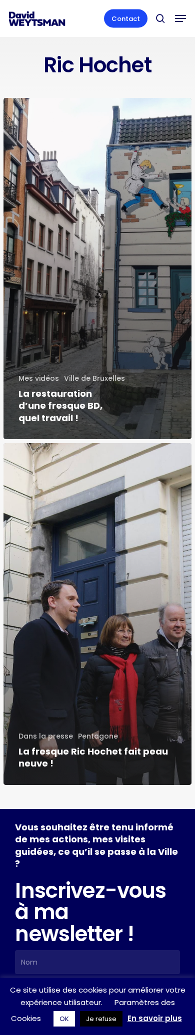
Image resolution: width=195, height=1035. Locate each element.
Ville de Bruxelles (94, 378)
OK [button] (64, 1019)
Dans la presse (45, 736)
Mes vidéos (38, 378)
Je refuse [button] (101, 1019)
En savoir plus (155, 1018)
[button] (180, 18)
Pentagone (98, 736)
